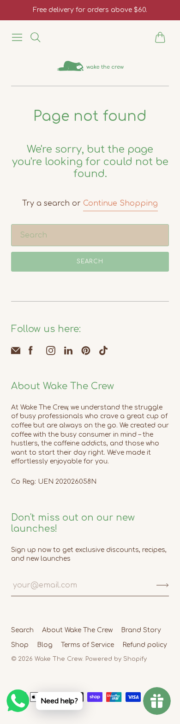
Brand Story (141, 630)
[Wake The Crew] (90, 66)
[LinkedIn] (68, 353)
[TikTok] (103, 353)
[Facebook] (31, 353)
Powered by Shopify (116, 659)
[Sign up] (162, 585)
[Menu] (17, 37)
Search (90, 261)
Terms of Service (87, 644)
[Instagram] (50, 353)
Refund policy (144, 644)
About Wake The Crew (77, 630)
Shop (20, 644)
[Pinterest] (85, 353)
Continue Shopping (120, 203)
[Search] (35, 37)
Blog (45, 644)
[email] (15, 353)
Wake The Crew (58, 659)
